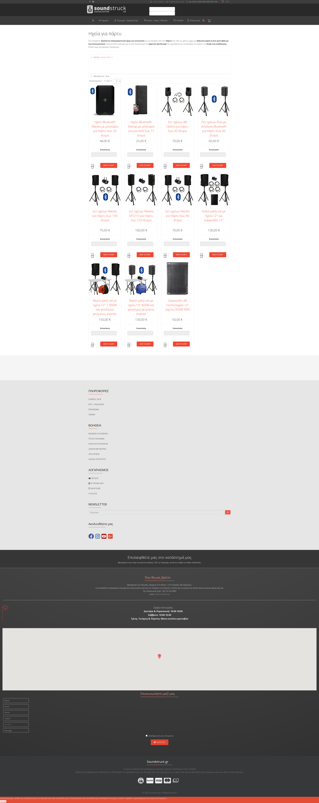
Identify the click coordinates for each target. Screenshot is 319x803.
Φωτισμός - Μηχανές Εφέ (127, 20)
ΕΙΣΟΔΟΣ (94, 478)
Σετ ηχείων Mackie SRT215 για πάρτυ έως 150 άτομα (141, 215)
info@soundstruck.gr (176, 2)
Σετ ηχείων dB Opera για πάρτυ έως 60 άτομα (177, 126)
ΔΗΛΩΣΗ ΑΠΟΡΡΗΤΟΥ (97, 459)
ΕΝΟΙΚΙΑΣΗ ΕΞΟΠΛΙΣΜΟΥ (98, 433)
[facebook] (89, 1)
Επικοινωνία (195, 20)
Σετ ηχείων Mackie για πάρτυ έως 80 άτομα (177, 215)
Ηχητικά (105, 20)
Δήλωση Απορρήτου (158, 798)
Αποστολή (160, 742)
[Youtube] (93, 1)
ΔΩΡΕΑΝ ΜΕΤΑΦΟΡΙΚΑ (97, 449)
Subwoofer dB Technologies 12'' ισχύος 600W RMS (177, 305)
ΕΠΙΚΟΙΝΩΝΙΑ (93, 409)
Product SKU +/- (106, 57)
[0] (209, 20)
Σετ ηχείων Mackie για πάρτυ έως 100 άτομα (104, 215)
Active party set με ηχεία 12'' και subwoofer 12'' (214, 215)
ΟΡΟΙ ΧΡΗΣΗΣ (94, 454)
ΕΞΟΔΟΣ (93, 493)
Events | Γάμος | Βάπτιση (157, 20)
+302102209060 (158, 2)
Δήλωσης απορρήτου (165, 736)
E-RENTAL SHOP (94, 399)
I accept (3, 801)
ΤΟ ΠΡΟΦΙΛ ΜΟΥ (97, 483)
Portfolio (180, 20)
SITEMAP (91, 414)
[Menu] (203, 20)
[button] (225, 1)
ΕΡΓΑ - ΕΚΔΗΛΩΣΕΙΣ (96, 404)
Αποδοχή (161, 736)
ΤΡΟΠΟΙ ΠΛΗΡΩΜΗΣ (96, 439)
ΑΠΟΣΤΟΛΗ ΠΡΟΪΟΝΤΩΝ (98, 444)
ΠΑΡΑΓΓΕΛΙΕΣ (95, 488)
